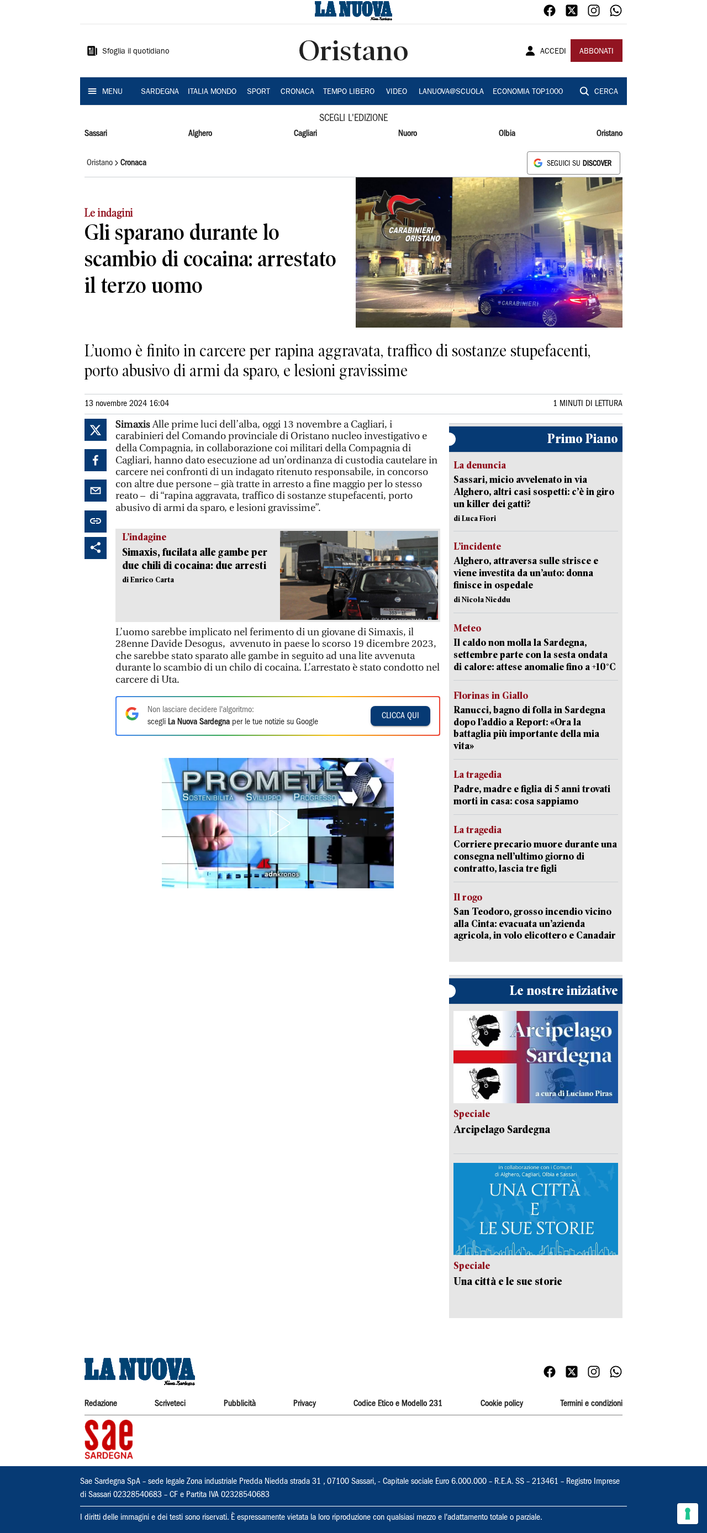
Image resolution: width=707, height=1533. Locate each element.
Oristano (609, 134)
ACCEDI (553, 52)
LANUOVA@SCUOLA (451, 92)
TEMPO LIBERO (348, 92)
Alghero (200, 134)
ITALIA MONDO (212, 92)
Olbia (507, 134)
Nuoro (407, 134)
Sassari (96, 134)
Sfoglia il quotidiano (136, 52)
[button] (278, 823)
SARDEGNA (160, 92)
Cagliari (305, 134)
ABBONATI (596, 52)
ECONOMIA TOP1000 (528, 92)
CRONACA (297, 92)
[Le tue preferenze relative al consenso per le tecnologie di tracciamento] (687, 1513)
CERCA (606, 92)
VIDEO (396, 92)
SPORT (258, 92)
